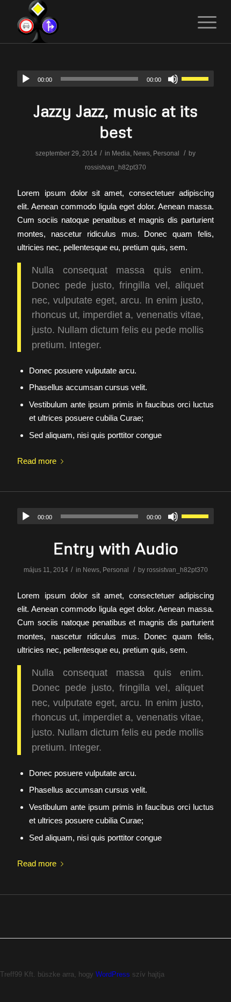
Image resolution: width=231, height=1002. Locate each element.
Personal (166, 153)
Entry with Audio (115, 548)
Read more (36, 460)
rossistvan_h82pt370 (115, 167)
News (141, 153)
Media (121, 153)
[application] (115, 78)
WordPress (113, 974)
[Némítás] (173, 79)
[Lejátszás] (25, 79)
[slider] (198, 78)
